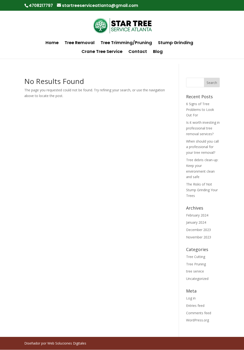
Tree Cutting (195, 256)
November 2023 (198, 237)
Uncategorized (197, 278)
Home (52, 43)
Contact (137, 52)
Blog (158, 52)
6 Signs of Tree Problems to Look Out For (200, 110)
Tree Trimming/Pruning (126, 43)
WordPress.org (197, 320)
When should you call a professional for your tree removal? (202, 147)
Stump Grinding (175, 43)
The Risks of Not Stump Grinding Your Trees (202, 190)
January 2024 (196, 222)
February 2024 (197, 215)
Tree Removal (80, 43)
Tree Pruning (196, 264)
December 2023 (198, 229)
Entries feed (195, 305)
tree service (195, 271)
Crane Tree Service (101, 52)
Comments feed (198, 313)
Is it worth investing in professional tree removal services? (203, 128)
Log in (191, 298)
